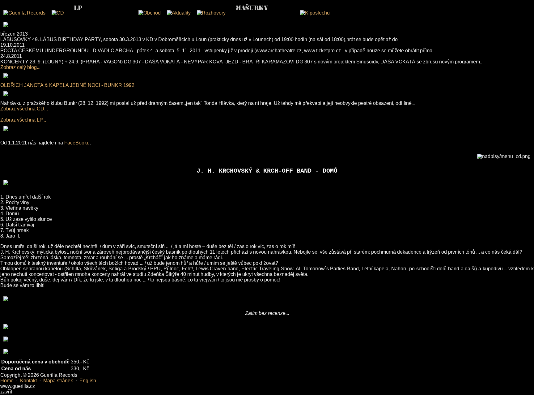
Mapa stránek (58, 380)
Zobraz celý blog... (20, 67)
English (87, 380)
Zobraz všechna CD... (24, 108)
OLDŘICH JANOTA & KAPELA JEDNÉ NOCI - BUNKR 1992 (67, 85)
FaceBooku (77, 142)
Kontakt (28, 380)
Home (7, 380)
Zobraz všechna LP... (23, 119)
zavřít (6, 391)
